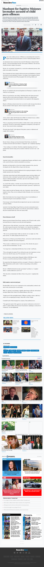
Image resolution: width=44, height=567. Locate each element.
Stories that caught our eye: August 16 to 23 (12, 507)
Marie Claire (16, 556)
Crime (10, 350)
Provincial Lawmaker (34, 350)
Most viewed (6, 514)
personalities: (6, 345)
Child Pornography (17, 352)
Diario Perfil (6, 556)
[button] (40, 29)
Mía (31, 559)
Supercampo (14, 559)
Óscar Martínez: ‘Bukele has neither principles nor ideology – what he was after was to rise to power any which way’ (34, 332)
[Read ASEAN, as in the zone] (26, 321)
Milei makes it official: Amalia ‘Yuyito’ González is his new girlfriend (17, 502)
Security (14, 350)
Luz (28, 559)
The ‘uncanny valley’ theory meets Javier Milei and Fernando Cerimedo (16, 330)
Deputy (28, 350)
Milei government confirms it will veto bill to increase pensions (16, 505)
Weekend (20, 559)
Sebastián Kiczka (13, 347)
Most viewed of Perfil (32, 515)
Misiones (18, 350)
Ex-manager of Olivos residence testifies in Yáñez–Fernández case (17, 500)
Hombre (32, 556)
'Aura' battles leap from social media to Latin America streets (17, 137)
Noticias (22, 556)
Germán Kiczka (6, 347)
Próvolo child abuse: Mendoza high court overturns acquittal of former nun (18, 85)
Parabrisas (38, 556)
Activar (5, 352)
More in (4, 456)
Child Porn (10, 352)
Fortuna (27, 556)
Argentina (6, 350)
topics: (4, 349)
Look (25, 559)
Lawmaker (23, 350)
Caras (12, 556)
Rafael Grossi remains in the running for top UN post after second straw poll (18, 112)
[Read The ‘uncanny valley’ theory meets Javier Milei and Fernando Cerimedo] (8, 328)
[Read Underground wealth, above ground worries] (8, 321)
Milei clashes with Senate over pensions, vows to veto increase (16, 509)
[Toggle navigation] (2, 2)
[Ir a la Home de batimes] (22, 550)
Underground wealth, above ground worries (16, 322)
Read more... (12, 82)
